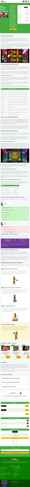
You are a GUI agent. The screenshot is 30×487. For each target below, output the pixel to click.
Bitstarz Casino (2, 472)
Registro (27, 405)
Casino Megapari (3, 470)
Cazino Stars (2, 469)
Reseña (3, 356)
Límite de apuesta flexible (8, 239)
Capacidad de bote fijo (22, 239)
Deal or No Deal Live (4, 423)
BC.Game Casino (3, 471)
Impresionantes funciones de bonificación (8, 241)
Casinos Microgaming (16, 471)
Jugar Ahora (8, 357)
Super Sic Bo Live (3, 420)
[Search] (23, 1)
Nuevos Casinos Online (3, 477)
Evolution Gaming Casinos (17, 469)
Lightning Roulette (4, 426)
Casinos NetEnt (16, 470)
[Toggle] (28, 1)
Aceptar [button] (4, 485)
